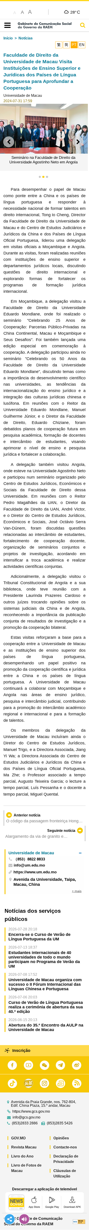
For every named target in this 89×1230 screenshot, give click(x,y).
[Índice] (6, 25)
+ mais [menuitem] (76, 891)
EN (81, 45)
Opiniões (61, 1138)
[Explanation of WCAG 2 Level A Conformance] (79, 1221)
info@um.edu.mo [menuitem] (29, 865)
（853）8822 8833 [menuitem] (29, 859)
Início (8, 38)
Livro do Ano (22, 1156)
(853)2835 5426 (60, 1123)
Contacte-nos (65, 1147)
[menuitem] (44, 852)
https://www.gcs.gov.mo (31, 1111)
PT (74, 45)
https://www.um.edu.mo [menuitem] (35, 872)
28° (75, 12)
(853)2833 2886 (25, 1123)
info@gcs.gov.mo (26, 1117)
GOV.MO (18, 1138)
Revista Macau (24, 1147)
